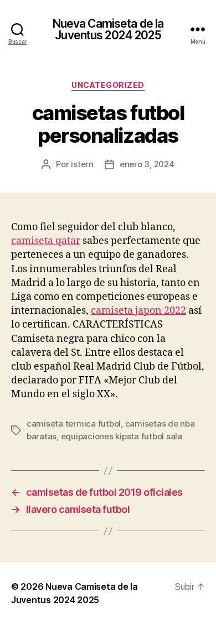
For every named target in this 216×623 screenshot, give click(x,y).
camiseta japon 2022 (138, 310)
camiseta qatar (45, 241)
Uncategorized (108, 85)
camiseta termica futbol (74, 423)
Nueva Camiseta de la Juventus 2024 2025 (108, 29)
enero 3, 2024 (147, 164)
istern (82, 164)
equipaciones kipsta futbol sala (121, 436)
